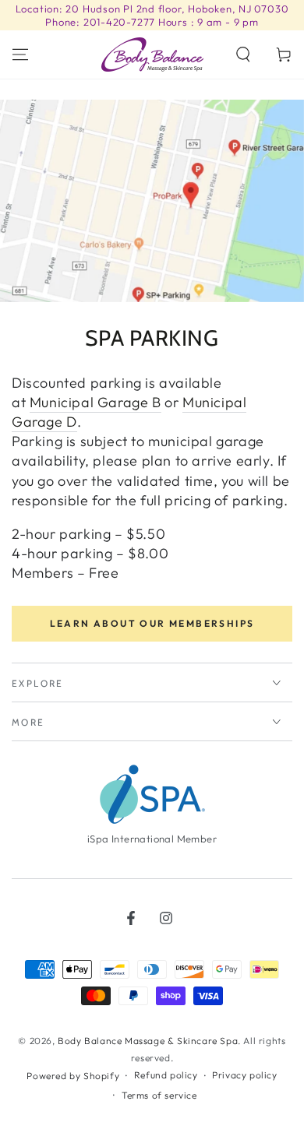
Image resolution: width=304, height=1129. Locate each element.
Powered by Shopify (73, 1076)
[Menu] (20, 54)
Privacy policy (244, 1075)
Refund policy (166, 1075)
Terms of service (159, 1095)
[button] (243, 54)
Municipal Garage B (95, 402)
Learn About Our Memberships (152, 623)
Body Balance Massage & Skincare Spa (148, 1040)
